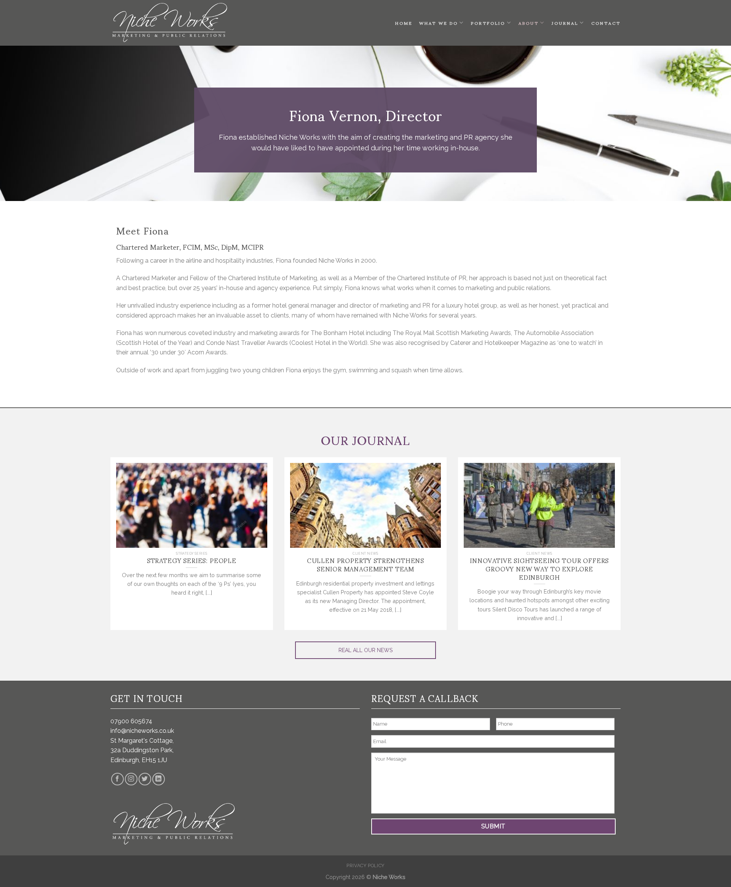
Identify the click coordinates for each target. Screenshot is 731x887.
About (529, 22)
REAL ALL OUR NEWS (365, 650)
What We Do (438, 22)
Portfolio (488, 22)
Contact (606, 22)
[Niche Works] (169, 23)
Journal (565, 22)
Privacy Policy (365, 865)
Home (403, 22)
